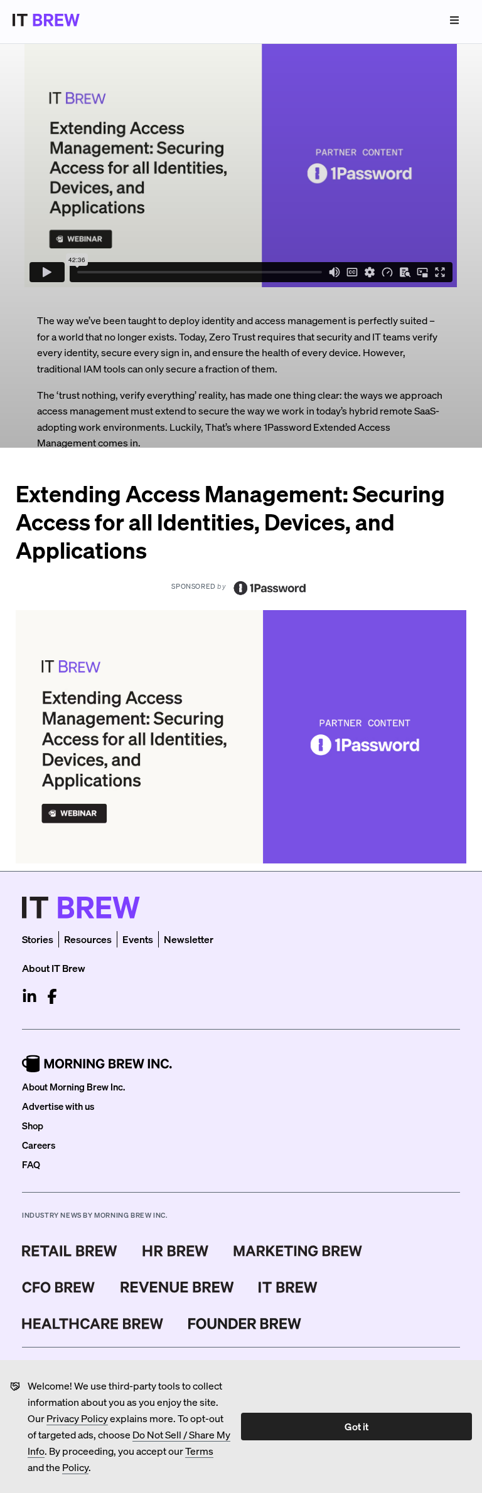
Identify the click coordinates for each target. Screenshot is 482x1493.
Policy (75, 1467)
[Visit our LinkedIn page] (29, 996)
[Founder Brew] (244, 1323)
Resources (88, 939)
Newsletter (188, 939)
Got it (356, 1426)
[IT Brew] (288, 1287)
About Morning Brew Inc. (73, 1086)
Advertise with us (58, 1106)
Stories (37, 939)
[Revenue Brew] (177, 1287)
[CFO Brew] (58, 1287)
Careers (38, 1145)
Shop (32, 1125)
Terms (199, 1450)
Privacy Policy (77, 1418)
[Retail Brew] (69, 1251)
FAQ (31, 1164)
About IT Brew (53, 967)
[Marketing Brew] (297, 1251)
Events (137, 939)
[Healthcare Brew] (92, 1323)
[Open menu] (454, 20)
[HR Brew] (175, 1251)
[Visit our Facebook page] (52, 996)
